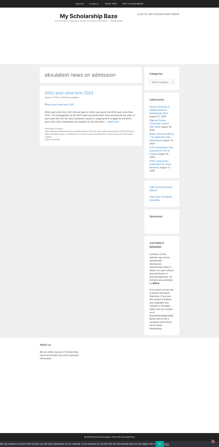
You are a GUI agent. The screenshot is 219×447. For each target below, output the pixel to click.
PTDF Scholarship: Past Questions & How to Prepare (161, 150)
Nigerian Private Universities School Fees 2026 (159, 123)
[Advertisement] (158, 40)
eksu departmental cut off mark (83, 131)
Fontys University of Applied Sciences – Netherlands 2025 (159, 110)
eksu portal (102, 131)
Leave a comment (52, 139)
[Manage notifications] (213, 441)
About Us (80, 4)
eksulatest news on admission (64, 134)
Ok (159, 444)
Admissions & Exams (54, 128)
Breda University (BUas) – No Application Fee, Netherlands (161, 137)
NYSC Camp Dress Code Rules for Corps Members (160, 164)
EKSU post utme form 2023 (69, 93)
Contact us (94, 4)
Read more (113, 121)
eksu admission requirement (57, 131)
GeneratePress (128, 437)
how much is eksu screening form (92, 134)
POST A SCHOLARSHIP (132, 4)
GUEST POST (111, 4)
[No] (166, 444)
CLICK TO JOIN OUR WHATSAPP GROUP (158, 14)
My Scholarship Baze (88, 16)
